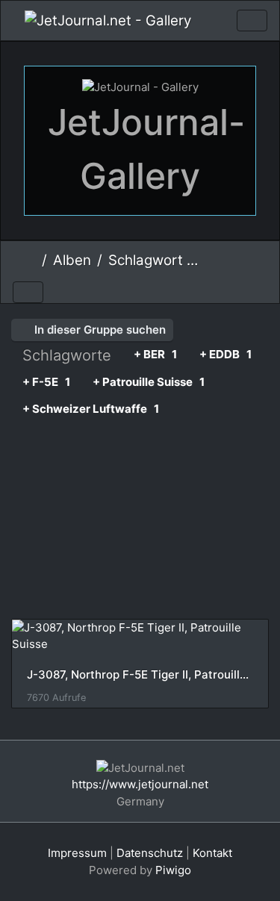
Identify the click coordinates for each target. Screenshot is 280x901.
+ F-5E (46, 382)
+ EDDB (225, 354)
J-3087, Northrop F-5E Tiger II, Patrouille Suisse (140, 675)
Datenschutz (149, 853)
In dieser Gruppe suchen (98, 329)
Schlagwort (145, 260)
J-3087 (221, 261)
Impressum (77, 853)
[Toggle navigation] (252, 20)
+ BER (155, 354)
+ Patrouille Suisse (149, 382)
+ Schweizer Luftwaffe (90, 409)
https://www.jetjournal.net (140, 784)
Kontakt (212, 853)
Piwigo (173, 870)
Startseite (30, 260)
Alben (72, 260)
